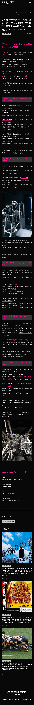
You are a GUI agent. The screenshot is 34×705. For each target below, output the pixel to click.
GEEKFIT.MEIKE (6, 486)
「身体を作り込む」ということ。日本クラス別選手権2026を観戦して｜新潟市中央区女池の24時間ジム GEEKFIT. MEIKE (17, 620)
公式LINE (4, 500)
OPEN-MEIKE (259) (8, 521)
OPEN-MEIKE (6, 34)
